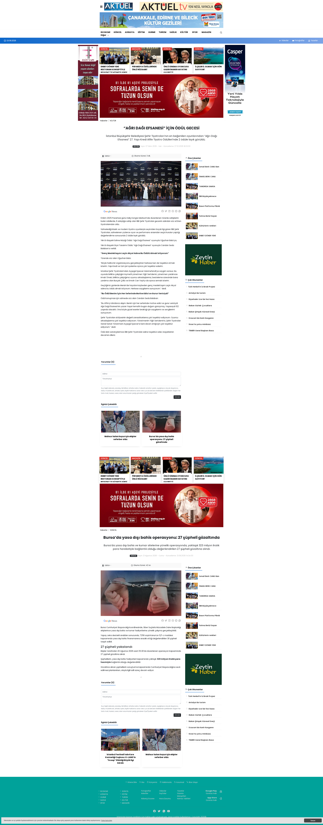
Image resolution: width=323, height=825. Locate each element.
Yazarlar (314, 40)
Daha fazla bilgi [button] (106, 820)
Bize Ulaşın (193, 782)
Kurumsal (180, 782)
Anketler (144, 793)
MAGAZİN (206, 32)
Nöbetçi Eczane (147, 798)
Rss (142, 782)
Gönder (177, 397)
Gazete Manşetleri (181, 794)
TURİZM (162, 32)
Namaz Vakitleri (183, 798)
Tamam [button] (313, 820)
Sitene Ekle (132, 782)
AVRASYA (129, 32)
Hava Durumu (165, 798)
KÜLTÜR (184, 32)
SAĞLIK (173, 32)
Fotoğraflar (299, 40)
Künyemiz (153, 782)
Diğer (103, 35)
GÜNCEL (118, 32)
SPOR (194, 32)
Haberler (103, 121)
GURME (151, 32)
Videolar (285, 40)
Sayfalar (162, 793)
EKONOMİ (105, 32)
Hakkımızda (167, 782)
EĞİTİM (141, 32)
